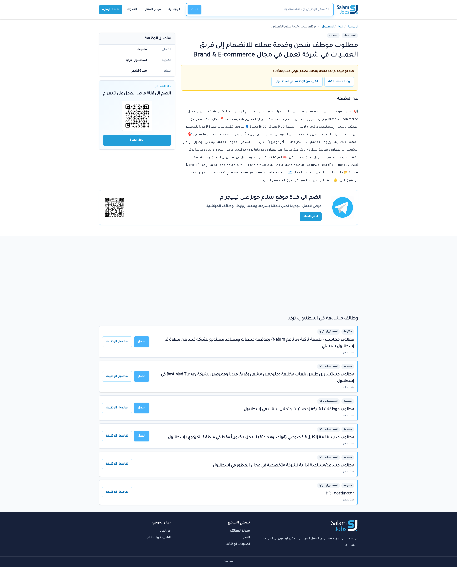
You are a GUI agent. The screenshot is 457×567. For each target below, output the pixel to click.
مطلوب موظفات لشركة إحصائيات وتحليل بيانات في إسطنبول (299, 409)
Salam (228, 561)
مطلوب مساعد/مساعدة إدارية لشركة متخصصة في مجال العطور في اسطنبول (283, 465)
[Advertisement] (228, 279)
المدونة (132, 9)
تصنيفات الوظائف (238, 544)
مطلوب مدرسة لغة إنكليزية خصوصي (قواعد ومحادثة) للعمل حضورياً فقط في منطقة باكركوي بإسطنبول (261, 437)
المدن (246, 537)
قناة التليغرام (110, 9)
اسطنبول (328, 26)
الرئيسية (174, 9)
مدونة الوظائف (240, 531)
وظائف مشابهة (339, 81)
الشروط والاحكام (159, 537)
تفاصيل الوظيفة (117, 341)
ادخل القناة (137, 140)
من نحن (165, 531)
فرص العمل (152, 9)
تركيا (340, 26)
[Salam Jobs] (347, 9)
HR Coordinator (340, 494)
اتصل (141, 341)
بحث (194, 9)
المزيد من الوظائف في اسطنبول (296, 81)
